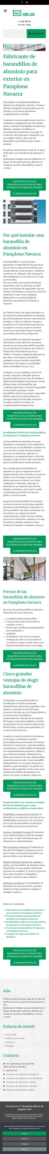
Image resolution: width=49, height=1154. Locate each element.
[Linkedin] (27, 2)
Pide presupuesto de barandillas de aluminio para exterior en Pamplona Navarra (24, 184)
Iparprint (27, 1106)
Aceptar (24, 1133)
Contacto (38, 33)
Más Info (24, 1149)
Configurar (24, 1144)
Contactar (10, 1042)
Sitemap (9, 1046)
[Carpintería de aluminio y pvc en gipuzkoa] (24, 13)
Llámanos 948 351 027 (24, 193)
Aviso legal (10, 1034)
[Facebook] (22, 2)
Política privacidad (14, 1038)
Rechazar (24, 1139)
